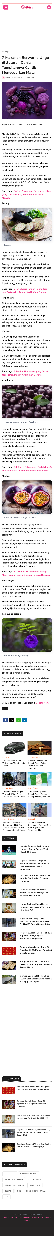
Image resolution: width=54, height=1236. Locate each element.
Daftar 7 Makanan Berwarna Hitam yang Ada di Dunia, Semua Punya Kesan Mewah (26, 194)
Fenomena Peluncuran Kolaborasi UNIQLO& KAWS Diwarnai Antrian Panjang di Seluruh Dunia (13, 826)
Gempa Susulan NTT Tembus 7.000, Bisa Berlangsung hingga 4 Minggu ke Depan (36, 978)
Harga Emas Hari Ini (14, 1185)
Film (6, 1197)
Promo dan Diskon (14, 1179)
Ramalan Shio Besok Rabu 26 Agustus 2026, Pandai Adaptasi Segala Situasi (36, 950)
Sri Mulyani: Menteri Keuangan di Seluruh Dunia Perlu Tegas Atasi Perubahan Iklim (40, 826)
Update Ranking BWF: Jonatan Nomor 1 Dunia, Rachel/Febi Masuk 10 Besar (35, 849)
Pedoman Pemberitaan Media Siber (29, 1217)
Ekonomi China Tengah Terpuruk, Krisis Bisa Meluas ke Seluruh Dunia (13, 794)
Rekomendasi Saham (36, 1191)
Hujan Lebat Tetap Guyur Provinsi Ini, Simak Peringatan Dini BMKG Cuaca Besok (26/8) (35, 921)
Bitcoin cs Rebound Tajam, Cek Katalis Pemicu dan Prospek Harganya (35, 878)
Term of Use (8, 1217)
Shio (19, 1191)
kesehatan (10, 1174)
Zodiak (8, 1191)
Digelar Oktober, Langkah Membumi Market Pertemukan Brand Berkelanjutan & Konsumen (35, 865)
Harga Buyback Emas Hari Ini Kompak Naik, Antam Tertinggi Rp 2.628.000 (35, 907)
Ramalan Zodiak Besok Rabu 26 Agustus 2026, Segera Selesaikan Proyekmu (36, 935)
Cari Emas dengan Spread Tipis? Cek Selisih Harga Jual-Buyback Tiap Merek (35, 892)
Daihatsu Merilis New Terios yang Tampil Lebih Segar (13, 763)
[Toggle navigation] (5, 7)
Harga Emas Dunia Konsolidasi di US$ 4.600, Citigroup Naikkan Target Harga (36, 964)
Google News (42, 702)
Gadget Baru (34, 1179)
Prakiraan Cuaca (29, 1174)
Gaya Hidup (34, 1185)
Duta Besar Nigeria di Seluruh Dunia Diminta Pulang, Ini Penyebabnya (39, 794)
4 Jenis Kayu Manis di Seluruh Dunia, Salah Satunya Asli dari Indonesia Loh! (37, 764)
